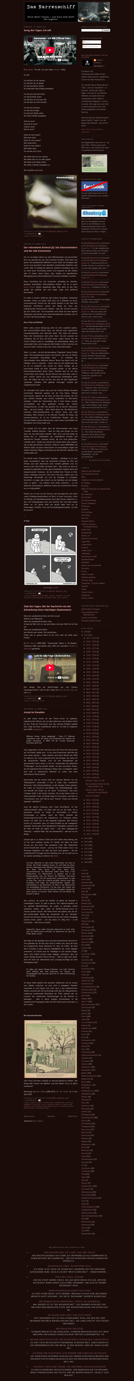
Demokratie (60, 1102)
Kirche (83, 1034)
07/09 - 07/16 (91, 723)
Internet (84, 1013)
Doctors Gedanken (88, 503)
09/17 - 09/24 (91, 689)
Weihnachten (86, 1222)
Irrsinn (59, 595)
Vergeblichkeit (86, 1210)
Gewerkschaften (87, 990)
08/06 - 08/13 (91, 710)
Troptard (93, 397)
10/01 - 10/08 (91, 682)
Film (83, 966)
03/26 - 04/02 (91, 774)
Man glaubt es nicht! (89, 556)
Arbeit (33, 1102)
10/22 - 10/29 (91, 672)
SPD (83, 1174)
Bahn (83, 891)
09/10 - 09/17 (91, 693)
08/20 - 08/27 (91, 703)
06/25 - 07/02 (91, 730)
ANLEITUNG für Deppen (90, 609)
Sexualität (85, 1162)
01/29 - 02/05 (91, 820)
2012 (86, 852)
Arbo (91, 336)
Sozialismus (86, 1168)
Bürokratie (85, 909)
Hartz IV (58, 1104)
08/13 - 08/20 (91, 706)
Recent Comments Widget (102, 460)
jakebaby (93, 383)
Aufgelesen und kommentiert (92, 480)
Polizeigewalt (86, 1115)
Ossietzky (85, 568)
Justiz (83, 1019)
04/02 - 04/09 (91, 771)
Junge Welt (85, 542)
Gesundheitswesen (88, 987)
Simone (93, 321)
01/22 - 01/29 (91, 824)
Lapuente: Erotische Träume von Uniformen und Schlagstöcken (70, 1367)
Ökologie (84, 1100)
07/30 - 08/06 (91, 713)
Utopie (83, 1204)
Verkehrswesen (87, 1213)
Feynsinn (84, 518)
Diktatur (69, 1102)
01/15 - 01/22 (91, 827)
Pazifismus (85, 1106)
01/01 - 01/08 (91, 834)
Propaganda (29, 1108)
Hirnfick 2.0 (85, 536)
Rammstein (28, 70)
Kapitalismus (36, 1106)
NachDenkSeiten (87, 559)
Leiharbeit (85, 1058)
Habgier (50, 1104)
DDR (83, 924)
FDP (83, 957)
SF (82, 1165)
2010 (86, 859)
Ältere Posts (72, 1116)
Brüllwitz (84, 903)
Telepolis (84, 586)
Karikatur (84, 1031)
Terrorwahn (85, 1189)
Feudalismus (86, 963)
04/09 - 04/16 (91, 767)
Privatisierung (86, 1123)
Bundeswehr (86, 906)
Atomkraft (85, 883)
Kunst (83, 1049)
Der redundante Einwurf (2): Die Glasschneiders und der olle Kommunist (50, 249)
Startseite (51, 1116)
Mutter (57, 70)
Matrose (93, 412)
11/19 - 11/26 (91, 659)
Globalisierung (86, 993)
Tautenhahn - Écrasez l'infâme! (93, 583)
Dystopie (37, 1104)
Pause (83, 1103)
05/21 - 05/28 (91, 747)
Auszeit (84, 888)
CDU (83, 915)
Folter (83, 975)
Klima (83, 1037)
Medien (84, 1073)
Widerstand (85, 1225)
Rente (83, 1147)
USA (83, 1201)
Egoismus (44, 595)
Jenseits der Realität (89, 618)
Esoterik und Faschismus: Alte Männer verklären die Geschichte (69, 1353)
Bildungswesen (87, 894)
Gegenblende (86, 533)
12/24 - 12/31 (91, 641)
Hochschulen (86, 1007)
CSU (83, 918)
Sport (83, 1180)
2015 (86, 842)
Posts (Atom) (38, 1121)
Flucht (34, 236)
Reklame (84, 1138)
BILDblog (84, 486)
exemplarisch (37, 729)
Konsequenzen (87, 1040)
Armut (39, 1102)
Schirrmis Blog (87, 580)
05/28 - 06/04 (91, 744)
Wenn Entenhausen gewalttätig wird (70, 1291)
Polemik (48, 597)
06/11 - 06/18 (91, 737)
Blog (83, 897)
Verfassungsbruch (88, 1207)
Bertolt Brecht (29, 643)
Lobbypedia (85, 553)
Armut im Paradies (34, 712)
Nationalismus (86, 1085)
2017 (86, 635)
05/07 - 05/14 (91, 754)
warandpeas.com (50, 588)
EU (82, 951)
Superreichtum (42, 1108)
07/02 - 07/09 (91, 727)
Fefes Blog (85, 515)
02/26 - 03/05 (91, 807)
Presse (84, 1121)
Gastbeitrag (85, 978)
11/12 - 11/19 (91, 662)
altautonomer (95, 243)
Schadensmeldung (88, 577)
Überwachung (86, 1192)
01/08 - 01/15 (91, 831)
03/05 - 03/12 (91, 803)
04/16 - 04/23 (91, 764)
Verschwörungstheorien (90, 1216)
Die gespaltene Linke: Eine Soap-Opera (69, 1315)
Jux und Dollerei (87, 1022)
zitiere (55, 856)
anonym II (93, 427)
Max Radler (41, 1092)
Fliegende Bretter (87, 521)
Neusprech (85, 562)
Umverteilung (86, 1195)
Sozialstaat (85, 1171)
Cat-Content (85, 912)
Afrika (83, 874)
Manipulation (86, 1070)
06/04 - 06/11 (91, 740)
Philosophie (85, 1109)
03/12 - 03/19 (91, 800)
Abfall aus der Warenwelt (90, 471)
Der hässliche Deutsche (69, 1329)
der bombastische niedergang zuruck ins (94, 338)
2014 (86, 845)
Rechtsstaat (86, 1135)
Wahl (83, 1219)
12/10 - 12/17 (91, 648)
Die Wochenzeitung (88, 500)
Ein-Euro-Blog (86, 512)
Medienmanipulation (88, 1076)
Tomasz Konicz (87, 592)
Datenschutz (86, 921)
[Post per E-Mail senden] (39, 233)
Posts (87, 42)
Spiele (83, 1177)
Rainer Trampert (87, 574)
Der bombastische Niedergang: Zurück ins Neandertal (69, 1302)
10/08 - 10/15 (91, 679)
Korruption (85, 1043)
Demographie (86, 927)
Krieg (83, 1046)
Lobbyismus (86, 1067)
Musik (40, 236)
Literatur (35, 700)
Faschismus (86, 954)
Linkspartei (85, 1061)
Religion (84, 1141)
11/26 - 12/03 (91, 655)
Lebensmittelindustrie (89, 1055)
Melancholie (38, 597)
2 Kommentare (31, 593)
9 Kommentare (31, 233)
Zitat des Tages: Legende (69, 1277)
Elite (44, 1104)
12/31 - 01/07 (91, 638)
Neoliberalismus (50, 1106)
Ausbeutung (48, 1102)
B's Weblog (85, 483)
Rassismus (85, 1130)
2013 (86, 849)
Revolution (85, 1150)
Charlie (42, 231)
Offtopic (84, 1097)
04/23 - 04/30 (91, 761)
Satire (64, 597)
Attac (83, 477)
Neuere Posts (29, 1116)
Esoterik (84, 948)
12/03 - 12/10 (91, 652)
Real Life (57, 597)
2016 (86, 838)
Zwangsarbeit (86, 1234)
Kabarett (84, 1025)
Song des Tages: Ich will (37, 30)
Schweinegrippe (87, 1159)
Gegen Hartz (86, 530)
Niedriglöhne (86, 1094)
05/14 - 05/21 (91, 750)
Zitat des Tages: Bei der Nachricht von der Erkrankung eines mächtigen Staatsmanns (47, 608)
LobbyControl (86, 550)
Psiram (84, 571)
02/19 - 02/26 (91, 810)
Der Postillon (86, 497)
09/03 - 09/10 (91, 696)
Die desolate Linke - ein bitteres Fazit (69, 1266)
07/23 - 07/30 (91, 716)
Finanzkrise (85, 969)
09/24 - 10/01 (91, 686)
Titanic (83, 589)
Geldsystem (86, 981)
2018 (86, 632)
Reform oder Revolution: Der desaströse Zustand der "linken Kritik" (69, 1340)
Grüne (83, 996)
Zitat (42, 700)
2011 (86, 855)
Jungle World (86, 545)
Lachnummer (86, 1052)
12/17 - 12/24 (91, 645)
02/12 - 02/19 (91, 814)
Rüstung (84, 1153)
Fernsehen (85, 960)
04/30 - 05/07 (91, 757)
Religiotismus (86, 1144)
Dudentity (85, 509)
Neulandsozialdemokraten (91, 621)
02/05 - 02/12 (91, 817)
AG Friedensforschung (89, 474)
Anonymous (94, 273)
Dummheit (35, 595)
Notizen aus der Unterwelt (91, 565)
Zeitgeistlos (85, 595)
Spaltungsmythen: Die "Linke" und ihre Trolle (69, 1252)
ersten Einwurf (29, 287)
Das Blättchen (86, 494)
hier (61, 690)
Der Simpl (64, 1092)
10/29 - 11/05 (91, 669)
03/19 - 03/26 (91, 778)
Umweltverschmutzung (90, 1198)
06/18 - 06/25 (91, 733)
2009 (86, 862)
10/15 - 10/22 (91, 676)
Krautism (84, 548)
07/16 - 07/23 (91, 720)
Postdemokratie (66, 1106)
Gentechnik (85, 984)
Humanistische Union (89, 539)
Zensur (84, 1228)
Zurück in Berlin (87, 598)
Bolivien (84, 900)
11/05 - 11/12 (91, 665)
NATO (83, 1088)
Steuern (84, 1183)
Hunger (84, 1010)
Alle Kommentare (91, 46)
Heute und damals (88, 1004)
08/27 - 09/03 (91, 699)
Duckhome (85, 506)
